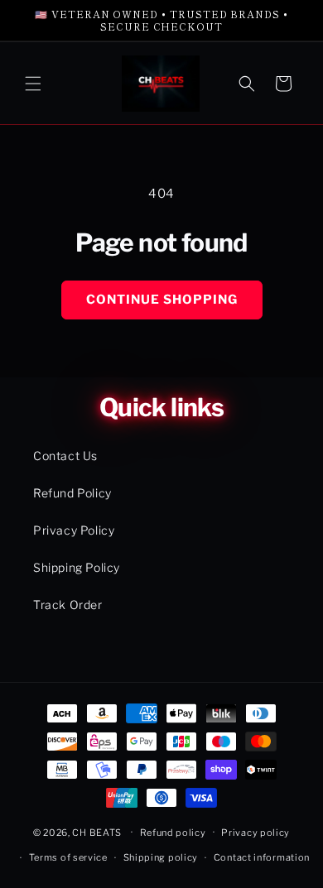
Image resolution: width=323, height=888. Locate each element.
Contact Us (65, 456)
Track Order (68, 605)
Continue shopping (162, 299)
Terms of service (68, 857)
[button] (33, 83)
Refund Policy (72, 493)
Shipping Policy (76, 567)
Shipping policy (161, 857)
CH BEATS (97, 832)
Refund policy (173, 832)
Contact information (262, 857)
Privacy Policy (73, 530)
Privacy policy (255, 832)
